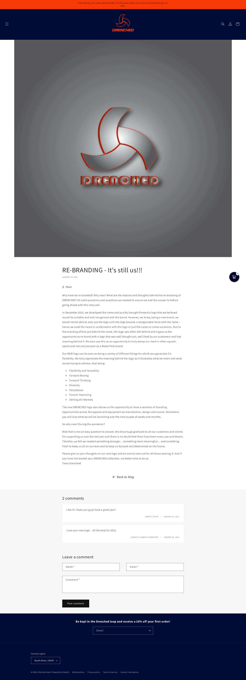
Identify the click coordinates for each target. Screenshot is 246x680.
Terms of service (110, 672)
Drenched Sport (45, 672)
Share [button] (69, 286)
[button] (7, 24)
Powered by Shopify (60, 672)
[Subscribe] (149, 631)
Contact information (130, 672)
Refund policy (78, 672)
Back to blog (125, 477)
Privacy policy (94, 672)
